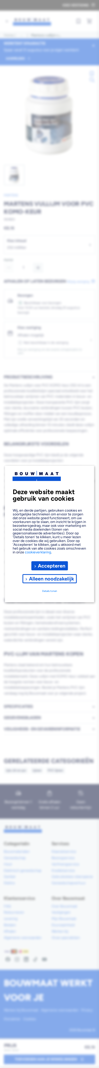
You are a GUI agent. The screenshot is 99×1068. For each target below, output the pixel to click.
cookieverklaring (38, 552)
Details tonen (49, 591)
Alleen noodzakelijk (51, 579)
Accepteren (51, 566)
